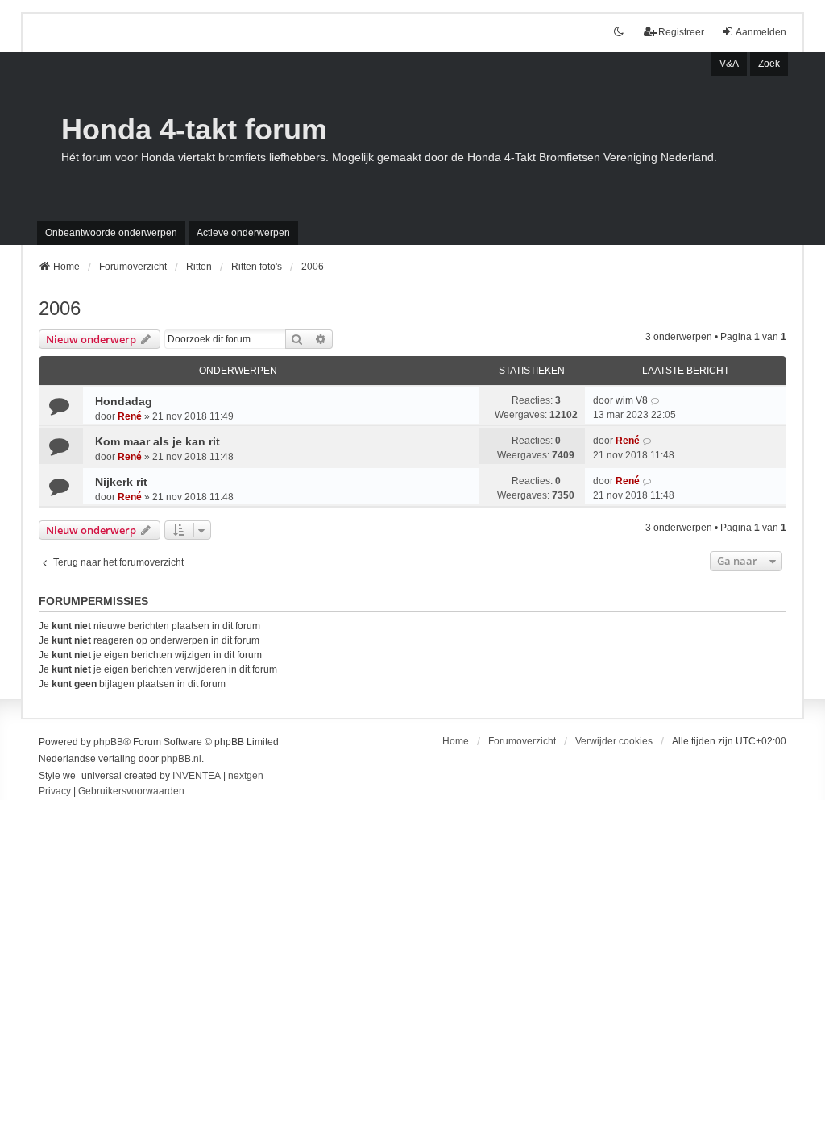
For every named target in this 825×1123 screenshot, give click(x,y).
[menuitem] (55, 792)
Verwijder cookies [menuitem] (614, 741)
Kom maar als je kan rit (157, 441)
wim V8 (632, 400)
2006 (60, 308)
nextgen (245, 775)
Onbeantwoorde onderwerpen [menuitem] (111, 232)
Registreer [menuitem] (681, 32)
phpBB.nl (181, 759)
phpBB (108, 742)
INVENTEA (196, 775)
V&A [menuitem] (729, 63)
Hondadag (123, 401)
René (130, 416)
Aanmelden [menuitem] (761, 32)
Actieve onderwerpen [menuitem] (243, 232)
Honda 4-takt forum (194, 129)
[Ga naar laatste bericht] (655, 400)
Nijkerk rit (121, 481)
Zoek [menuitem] (769, 63)
